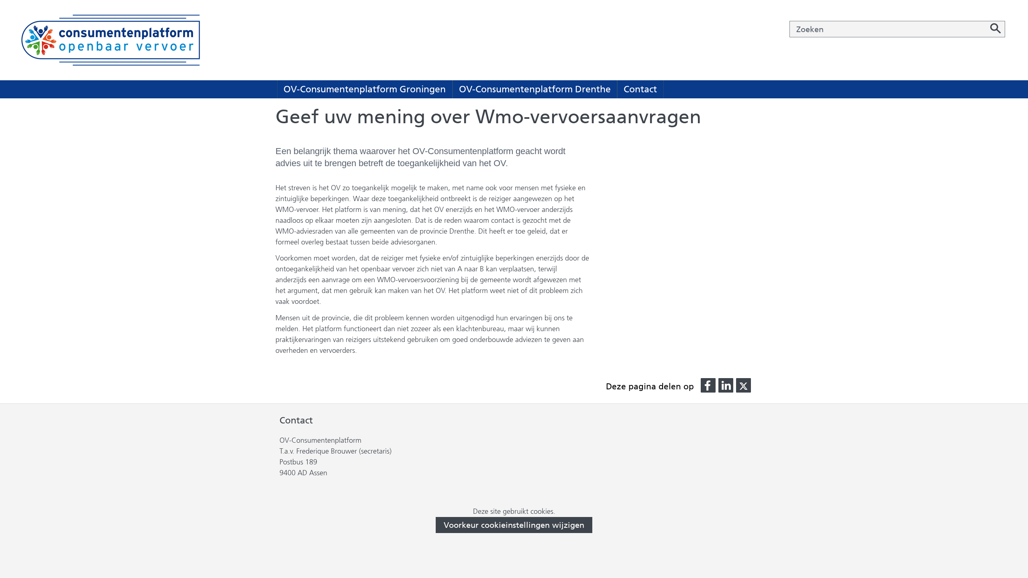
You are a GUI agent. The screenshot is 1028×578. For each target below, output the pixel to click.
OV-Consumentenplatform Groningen (365, 89)
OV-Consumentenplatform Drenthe (535, 89)
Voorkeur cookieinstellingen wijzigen (514, 525)
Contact (640, 89)
